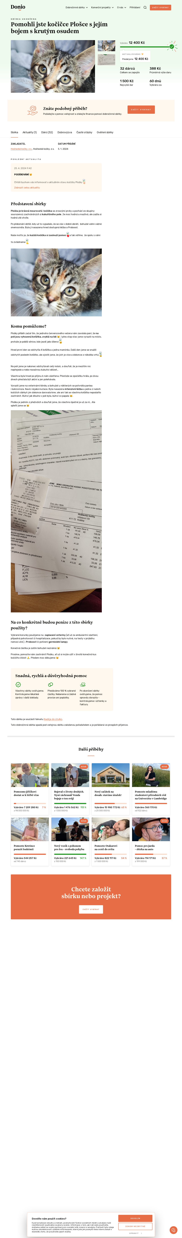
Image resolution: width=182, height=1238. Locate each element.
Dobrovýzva (64, 132)
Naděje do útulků (53, 719)
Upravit (134, 1233)
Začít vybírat (160, 8)
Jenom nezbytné (135, 1226)
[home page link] (18, 7)
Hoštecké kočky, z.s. (21, 149)
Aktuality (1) (30, 132)
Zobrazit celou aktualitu (27, 187)
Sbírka (14, 132)
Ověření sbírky (105, 132)
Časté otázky (84, 132)
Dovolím (135, 1218)
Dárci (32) (47, 132)
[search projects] (145, 7)
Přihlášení (135, 7)
